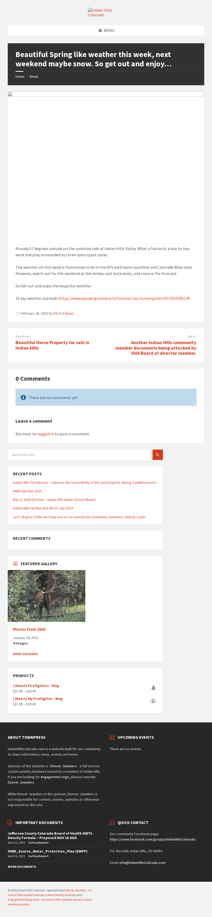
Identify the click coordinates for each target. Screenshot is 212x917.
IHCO (57, 313)
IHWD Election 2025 (27, 491)
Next (192, 336)
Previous (23, 336)
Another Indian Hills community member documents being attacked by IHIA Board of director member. (155, 347)
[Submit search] (158, 455)
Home (20, 76)
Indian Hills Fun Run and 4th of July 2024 (43, 508)
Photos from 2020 (29, 629)
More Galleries (25, 654)
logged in (45, 433)
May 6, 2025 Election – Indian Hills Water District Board (54, 499)
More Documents (22, 867)
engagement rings (55, 776)
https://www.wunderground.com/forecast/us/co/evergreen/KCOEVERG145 (124, 298)
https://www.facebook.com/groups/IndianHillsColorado (152, 839)
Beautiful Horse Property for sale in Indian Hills (52, 345)
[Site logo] (106, 14)
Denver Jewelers (63, 766)
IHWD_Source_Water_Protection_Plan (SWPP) (47, 851)
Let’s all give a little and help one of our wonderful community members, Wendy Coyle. (79, 517)
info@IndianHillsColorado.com (142, 862)
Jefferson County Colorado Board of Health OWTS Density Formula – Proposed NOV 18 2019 (50, 835)
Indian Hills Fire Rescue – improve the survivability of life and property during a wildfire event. (85, 482)
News (34, 76)
